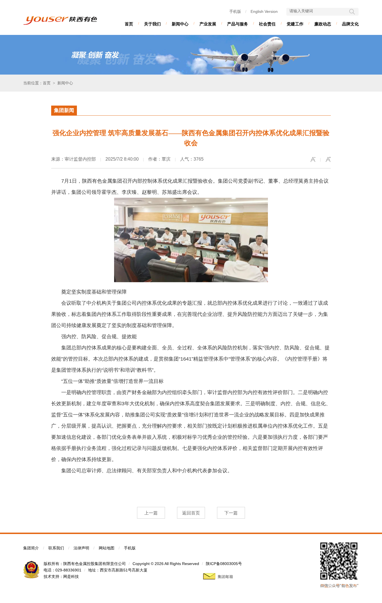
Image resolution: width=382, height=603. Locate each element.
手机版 (235, 11)
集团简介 (31, 548)
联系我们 (56, 548)
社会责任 (267, 24)
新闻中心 (180, 24)
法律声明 (81, 548)
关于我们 (152, 24)
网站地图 (106, 548)
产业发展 (207, 24)
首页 (129, 24)
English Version (264, 11)
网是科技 (71, 576)
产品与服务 (237, 24)
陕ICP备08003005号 (224, 563)
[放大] (328, 159)
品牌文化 (350, 24)
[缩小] (313, 159)
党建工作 (295, 24)
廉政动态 (322, 24)
